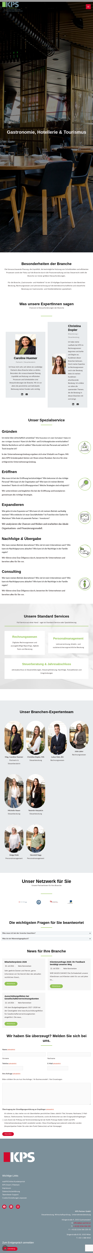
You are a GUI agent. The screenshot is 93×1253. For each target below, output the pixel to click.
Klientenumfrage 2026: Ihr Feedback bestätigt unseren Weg (67, 963)
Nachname (51, 1058)
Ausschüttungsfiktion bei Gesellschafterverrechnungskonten (22, 997)
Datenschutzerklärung (11, 1191)
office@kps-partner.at (82, 1223)
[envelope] (27, 394)
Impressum (6, 1188)
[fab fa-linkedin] (22, 394)
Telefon (9, 1063)
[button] (5, 1248)
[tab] (46, 933)
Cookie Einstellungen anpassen (14, 1198)
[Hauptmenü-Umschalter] (88, 6)
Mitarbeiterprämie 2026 (16, 962)
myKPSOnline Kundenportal (13, 1181)
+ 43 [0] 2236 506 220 (82, 1226)
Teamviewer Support (10, 1195)
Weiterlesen (11, 983)
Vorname (5, 1058)
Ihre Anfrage (11, 1074)
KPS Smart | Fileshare (10, 1185)
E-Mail (54, 1063)
